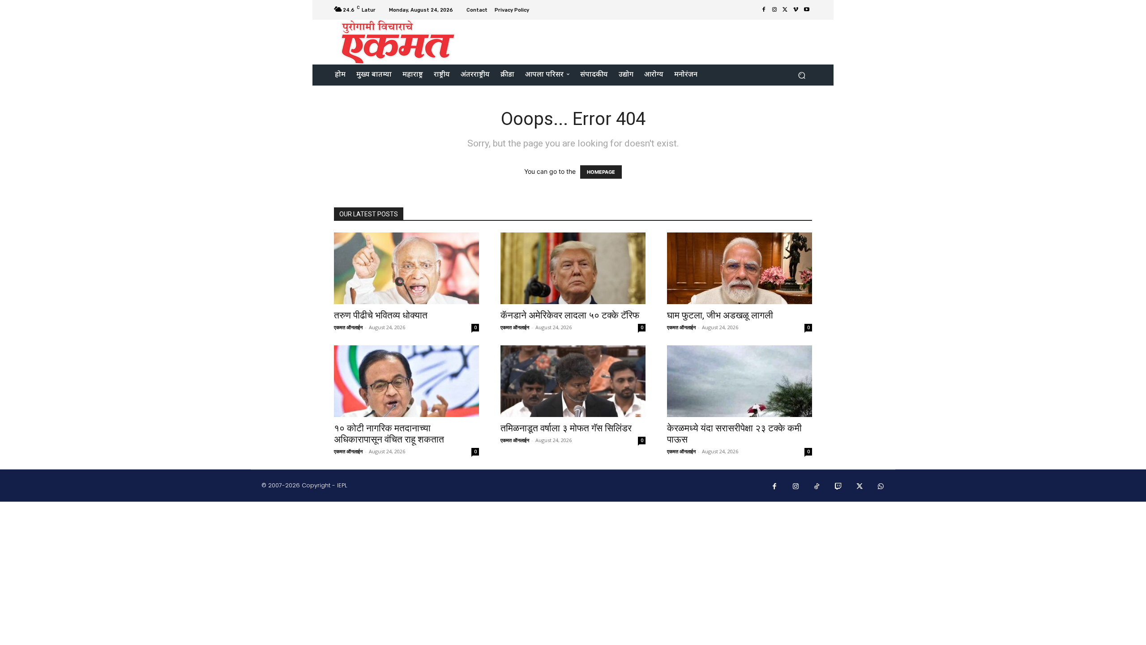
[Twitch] (838, 486)
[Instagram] (774, 9)
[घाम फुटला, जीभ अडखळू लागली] (739, 268)
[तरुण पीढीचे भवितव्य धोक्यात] (406, 268)
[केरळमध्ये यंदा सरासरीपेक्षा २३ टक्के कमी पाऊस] (739, 381)
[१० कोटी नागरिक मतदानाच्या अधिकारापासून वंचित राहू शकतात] (406, 381)
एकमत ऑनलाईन (348, 327)
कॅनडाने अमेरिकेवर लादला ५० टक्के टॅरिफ (569, 315)
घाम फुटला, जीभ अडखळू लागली (720, 315)
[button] (801, 75)
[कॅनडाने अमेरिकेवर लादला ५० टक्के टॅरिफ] (573, 268)
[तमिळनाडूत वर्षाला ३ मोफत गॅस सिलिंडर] (573, 381)
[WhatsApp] (880, 486)
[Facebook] (763, 9)
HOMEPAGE (601, 172)
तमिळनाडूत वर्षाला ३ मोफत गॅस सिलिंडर (566, 428)
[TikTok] (816, 486)
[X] (785, 9)
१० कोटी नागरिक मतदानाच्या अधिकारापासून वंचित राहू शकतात (389, 434)
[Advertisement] (648, 41)
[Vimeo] (796, 9)
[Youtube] (806, 9)
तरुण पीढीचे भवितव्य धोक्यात (381, 315)
